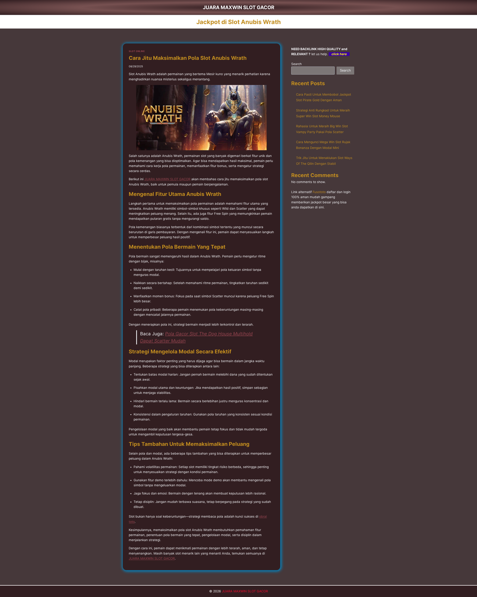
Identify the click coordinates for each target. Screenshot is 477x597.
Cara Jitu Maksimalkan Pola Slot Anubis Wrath (188, 58)
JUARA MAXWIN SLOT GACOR (245, 591)
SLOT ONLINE (137, 51)
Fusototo (319, 192)
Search (296, 64)
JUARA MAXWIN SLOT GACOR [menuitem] (167, 179)
